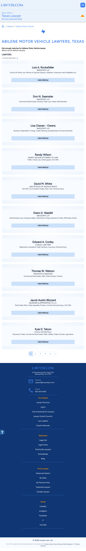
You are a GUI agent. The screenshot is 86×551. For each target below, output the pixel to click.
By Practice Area (43, 482)
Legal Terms (43, 445)
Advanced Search (43, 473)
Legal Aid (43, 440)
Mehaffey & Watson (43, 274)
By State (43, 478)
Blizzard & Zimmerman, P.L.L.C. (43, 303)
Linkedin (43, 506)
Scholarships (43, 454)
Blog (43, 459)
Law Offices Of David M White (43, 187)
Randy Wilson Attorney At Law (43, 157)
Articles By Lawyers (43, 449)
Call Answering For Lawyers (43, 412)
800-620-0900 (16, 19)
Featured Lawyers (43, 487)
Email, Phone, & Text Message (62, 544)
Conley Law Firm (43, 245)
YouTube (43, 525)
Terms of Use (48, 544)
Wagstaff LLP (43, 70)
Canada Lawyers (43, 492)
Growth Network (43, 425)
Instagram (43, 511)
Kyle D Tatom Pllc (43, 332)
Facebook (43, 516)
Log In (43, 407)
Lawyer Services (43, 402)
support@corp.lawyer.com (44, 382)
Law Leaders (43, 421)
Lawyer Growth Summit (43, 416)
